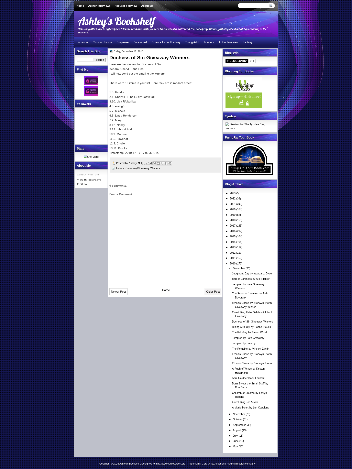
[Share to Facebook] (166, 163)
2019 (232, 214)
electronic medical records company (235, 463)
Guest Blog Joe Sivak (245, 402)
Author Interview (228, 42)
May (235, 446)
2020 (232, 209)
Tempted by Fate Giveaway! (248, 337)
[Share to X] (162, 163)
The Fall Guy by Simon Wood (249, 332)
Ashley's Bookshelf (116, 21)
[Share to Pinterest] (170, 163)
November (239, 414)
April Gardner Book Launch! (248, 378)
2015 (232, 236)
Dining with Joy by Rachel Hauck (251, 326)
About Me (147, 5)
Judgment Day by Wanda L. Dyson (252, 273)
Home (80, 5)
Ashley (133, 163)
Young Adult (192, 42)
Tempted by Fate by (244, 343)
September (239, 424)
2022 (232, 198)
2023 (232, 193)
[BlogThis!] (158, 163)
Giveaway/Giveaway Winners (142, 168)
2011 (232, 258)
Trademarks (194, 463)
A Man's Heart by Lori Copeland (250, 407)
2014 (232, 241)
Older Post (213, 291)
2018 (232, 220)
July (235, 435)
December (239, 268)
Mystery (209, 42)
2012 (232, 252)
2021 (232, 204)
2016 (232, 231)
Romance (82, 42)
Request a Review (126, 5)
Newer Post (118, 291)
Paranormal (140, 42)
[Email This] (154, 163)
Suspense (123, 42)
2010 (232, 263)
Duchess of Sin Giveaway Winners (252, 321)
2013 (232, 247)
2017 (232, 225)
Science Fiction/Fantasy (166, 42)
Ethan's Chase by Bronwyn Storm (252, 363)
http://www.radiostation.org (170, 463)
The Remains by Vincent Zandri (250, 348)
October (237, 419)
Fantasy (247, 42)
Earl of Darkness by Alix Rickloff (251, 278)
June (236, 441)
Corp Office (208, 463)
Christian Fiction (102, 42)
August (237, 430)
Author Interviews (99, 5)
